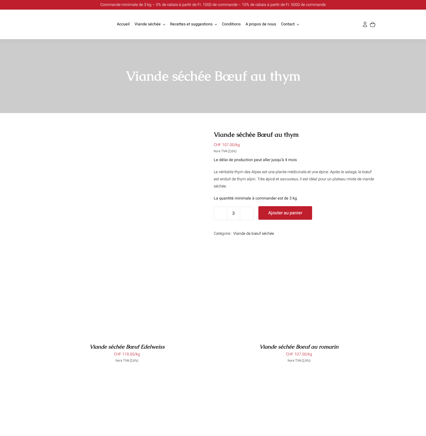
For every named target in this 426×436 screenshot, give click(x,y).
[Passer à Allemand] (304, 24)
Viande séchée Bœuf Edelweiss (127, 346)
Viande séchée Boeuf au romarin (298, 346)
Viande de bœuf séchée (253, 233)
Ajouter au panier (285, 213)
